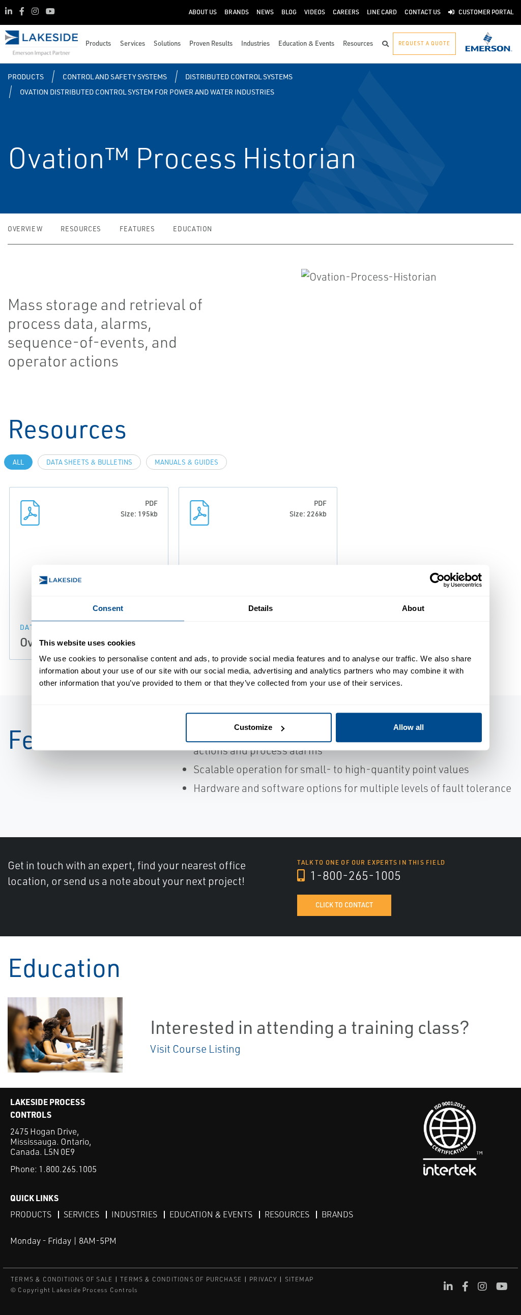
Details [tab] (260, 608)
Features (137, 229)
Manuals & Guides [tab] (186, 462)
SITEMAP (299, 1279)
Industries (134, 1214)
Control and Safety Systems (115, 76)
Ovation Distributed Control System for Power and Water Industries (147, 91)
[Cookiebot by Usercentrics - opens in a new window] (437, 580)
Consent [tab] (108, 608)
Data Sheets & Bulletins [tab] (89, 462)
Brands (337, 1214)
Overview (25, 229)
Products (26, 76)
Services (81, 1214)
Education (192, 229)
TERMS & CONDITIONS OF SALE (61, 1279)
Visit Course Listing (195, 1048)
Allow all (408, 727)
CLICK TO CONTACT (344, 905)
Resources (81, 229)
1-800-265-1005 (354, 875)
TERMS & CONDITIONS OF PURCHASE (181, 1279)
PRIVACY (263, 1279)
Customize (253, 727)
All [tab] (18, 462)
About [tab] (413, 608)
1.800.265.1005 (68, 1169)
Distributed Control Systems (239, 76)
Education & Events (210, 1214)
